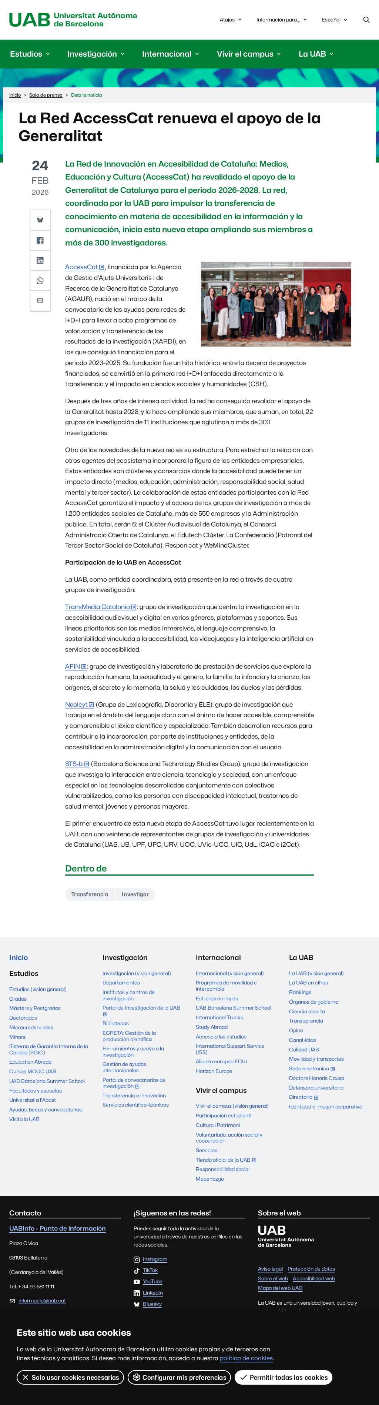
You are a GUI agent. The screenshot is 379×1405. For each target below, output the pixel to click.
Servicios (206, 1150)
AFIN (72, 666)
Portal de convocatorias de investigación (134, 1084)
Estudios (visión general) (38, 989)
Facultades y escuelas (35, 1091)
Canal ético (302, 1040)
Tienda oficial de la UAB (228, 1161)
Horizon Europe (214, 1071)
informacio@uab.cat (42, 1301)
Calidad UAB (304, 1050)
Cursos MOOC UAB (32, 1071)
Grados (18, 999)
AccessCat (81, 267)
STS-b (74, 763)
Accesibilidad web (314, 1278)
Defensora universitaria (316, 1088)
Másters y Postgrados (35, 1008)
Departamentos (121, 983)
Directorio (305, 1098)
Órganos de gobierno (313, 1002)
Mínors (17, 1037)
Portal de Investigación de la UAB (141, 1011)
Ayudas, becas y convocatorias (45, 1110)
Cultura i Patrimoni (218, 1125)
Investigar (135, 894)
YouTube (152, 1281)
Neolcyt (76, 704)
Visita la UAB (24, 1119)
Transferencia (89, 894)
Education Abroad (30, 1062)
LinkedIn (153, 1293)
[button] (40, 220)
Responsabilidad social (222, 1169)
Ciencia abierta (307, 1011)
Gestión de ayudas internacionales (124, 1067)
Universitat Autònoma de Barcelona (75, 20)
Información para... (278, 20)
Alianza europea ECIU (221, 1061)
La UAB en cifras (308, 983)
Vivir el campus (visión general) (232, 1106)
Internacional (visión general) (230, 973)
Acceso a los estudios (221, 1037)
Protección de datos (311, 1269)
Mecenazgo (210, 1179)
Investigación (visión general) (137, 973)
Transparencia (306, 1021)
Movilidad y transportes (316, 1059)
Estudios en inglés (217, 998)
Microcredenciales (31, 1027)
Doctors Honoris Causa (316, 1078)
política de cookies (246, 1358)
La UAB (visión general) (316, 973)
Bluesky (152, 1304)
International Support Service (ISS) (230, 1049)
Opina (296, 1030)
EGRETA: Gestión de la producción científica (129, 1036)
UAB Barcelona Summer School (47, 1081)
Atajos (227, 20)
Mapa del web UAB (280, 1288)
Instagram (155, 1259)
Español (331, 22)
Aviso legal (270, 1269)
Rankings (300, 992)
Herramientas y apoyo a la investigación (133, 1051)
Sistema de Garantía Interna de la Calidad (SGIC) (48, 1049)
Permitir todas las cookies (289, 1377)
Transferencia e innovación (134, 1095)
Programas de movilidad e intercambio (226, 985)
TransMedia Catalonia (97, 606)
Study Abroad (212, 1027)
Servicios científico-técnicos (136, 1105)
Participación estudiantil (224, 1115)
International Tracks (219, 1017)
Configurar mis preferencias (184, 1377)
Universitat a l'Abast (32, 1100)
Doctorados (23, 1018)
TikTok (150, 1270)
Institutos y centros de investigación (129, 995)
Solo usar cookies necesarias (76, 1377)
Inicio (18, 957)
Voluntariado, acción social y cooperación (229, 1138)
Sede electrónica (313, 1069)
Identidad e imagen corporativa (325, 1107)
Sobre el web (273, 1278)
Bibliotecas (116, 1023)
